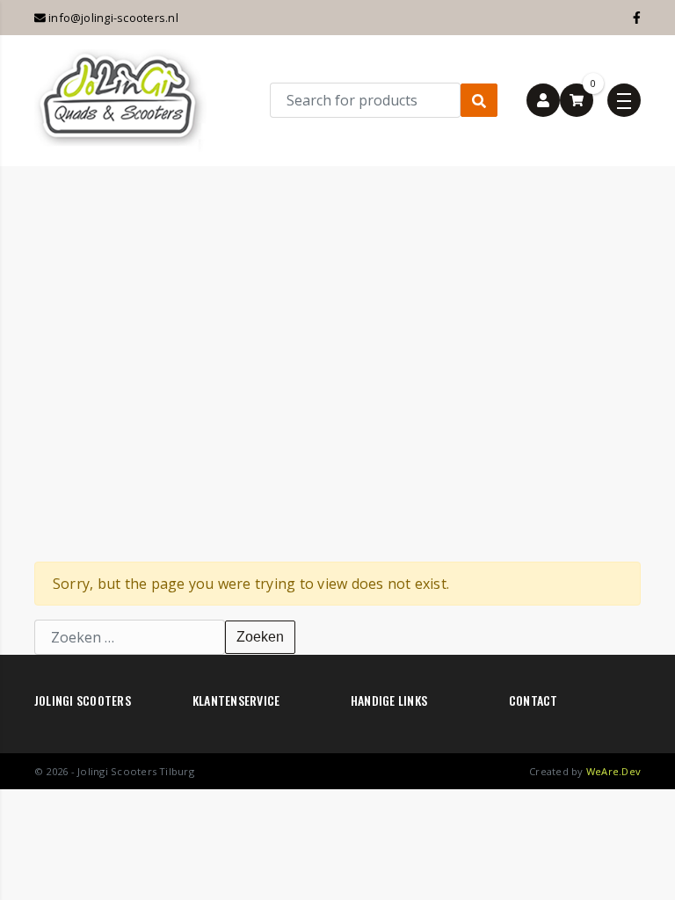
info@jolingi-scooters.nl (112, 17)
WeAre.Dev (613, 771)
